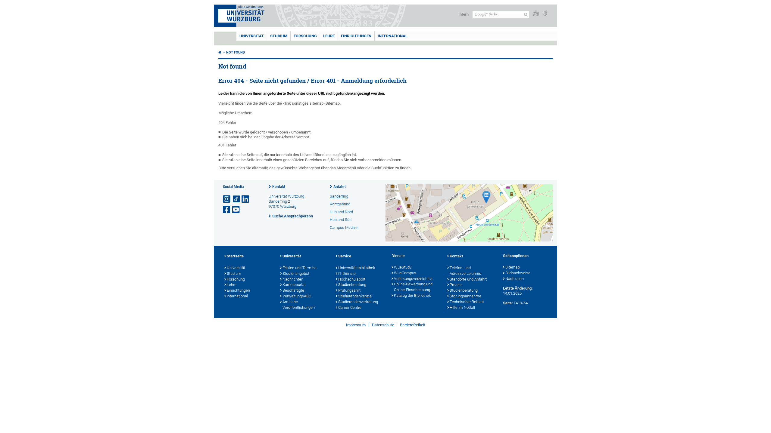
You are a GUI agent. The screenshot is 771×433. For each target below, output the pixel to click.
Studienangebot (295, 273)
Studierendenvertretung (358, 301)
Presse (456, 284)
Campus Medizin (344, 227)
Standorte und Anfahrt (468, 279)
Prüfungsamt (349, 290)
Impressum (356, 325)
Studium (278, 36)
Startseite (235, 256)
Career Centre (349, 307)
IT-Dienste (347, 273)
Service (344, 256)
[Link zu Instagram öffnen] (227, 199)
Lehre (329, 36)
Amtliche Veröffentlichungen (298, 304)
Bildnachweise (517, 273)
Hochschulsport (351, 279)
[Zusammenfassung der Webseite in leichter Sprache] (535, 14)
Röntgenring (340, 204)
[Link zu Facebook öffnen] (227, 209)
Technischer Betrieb (467, 301)
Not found (235, 52)
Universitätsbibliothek (356, 268)
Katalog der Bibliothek (412, 295)
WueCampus (405, 273)
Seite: (508, 303)
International (392, 36)
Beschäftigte (293, 290)
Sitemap (512, 267)
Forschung (305, 36)
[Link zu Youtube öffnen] (236, 209)
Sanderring (339, 196)
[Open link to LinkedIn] (246, 199)
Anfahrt (339, 187)
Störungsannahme (465, 296)
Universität (251, 36)
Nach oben (514, 278)
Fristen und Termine (299, 268)
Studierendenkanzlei (355, 296)
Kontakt (278, 187)
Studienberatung (352, 284)
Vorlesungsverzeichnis (413, 278)
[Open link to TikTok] (236, 199)
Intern (463, 14)
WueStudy (402, 267)
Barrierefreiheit (412, 325)
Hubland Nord (341, 212)
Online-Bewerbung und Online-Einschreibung (413, 287)
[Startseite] (219, 52)
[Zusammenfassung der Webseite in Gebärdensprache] (544, 14)
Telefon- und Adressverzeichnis (465, 271)
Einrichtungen (356, 36)
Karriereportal (293, 284)
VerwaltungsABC (296, 296)
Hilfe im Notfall (462, 307)
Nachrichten (292, 279)
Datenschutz (383, 325)
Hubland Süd (340, 219)
